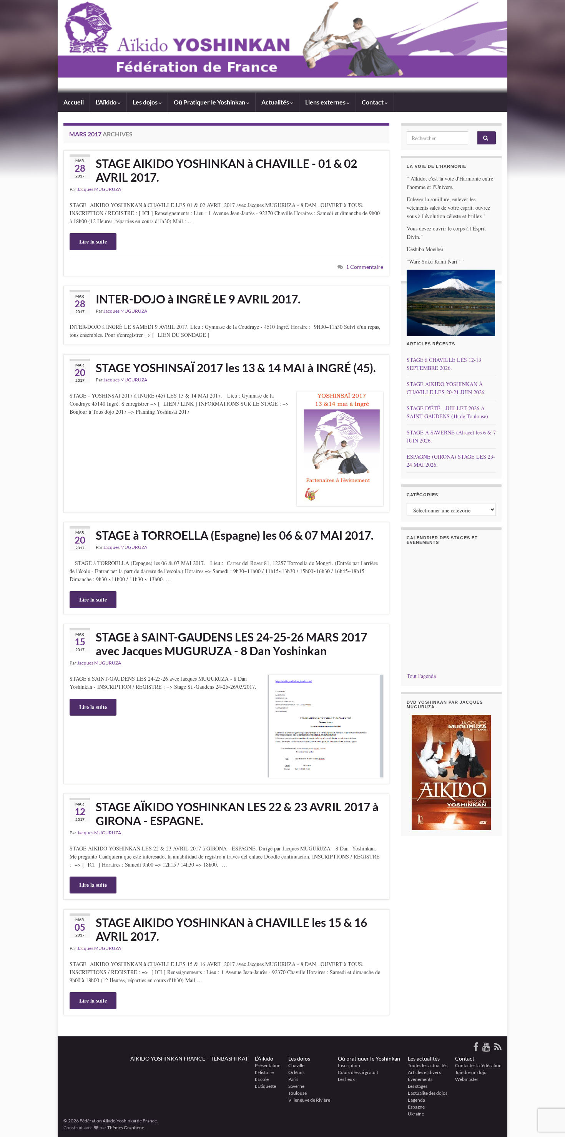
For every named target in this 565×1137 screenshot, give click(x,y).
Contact (464, 1058)
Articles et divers (424, 1072)
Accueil (73, 102)
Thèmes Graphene (125, 1127)
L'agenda (416, 1100)
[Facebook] (476, 1045)
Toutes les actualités (427, 1065)
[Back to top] (547, 1091)
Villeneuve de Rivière (309, 1100)
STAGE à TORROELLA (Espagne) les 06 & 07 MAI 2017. (235, 535)
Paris (293, 1079)
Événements (420, 1079)
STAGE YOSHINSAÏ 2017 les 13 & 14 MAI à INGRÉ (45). (236, 368)
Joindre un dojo (471, 1072)
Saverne (296, 1086)
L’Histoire (264, 1072)
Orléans (296, 1072)
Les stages (417, 1086)
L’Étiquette (265, 1086)
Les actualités (424, 1058)
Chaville (296, 1065)
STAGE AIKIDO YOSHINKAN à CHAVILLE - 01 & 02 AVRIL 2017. (226, 170)
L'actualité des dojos (427, 1093)
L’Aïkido (264, 1058)
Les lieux (346, 1079)
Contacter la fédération (478, 1065)
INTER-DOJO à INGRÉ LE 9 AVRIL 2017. (198, 299)
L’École (262, 1079)
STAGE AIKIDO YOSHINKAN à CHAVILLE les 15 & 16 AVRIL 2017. (231, 929)
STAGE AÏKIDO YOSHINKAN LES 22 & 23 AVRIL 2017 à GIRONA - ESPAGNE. (237, 813)
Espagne (416, 1107)
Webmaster (467, 1079)
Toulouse (297, 1093)
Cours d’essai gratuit (358, 1072)
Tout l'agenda (421, 676)
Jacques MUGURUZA (99, 189)
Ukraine (416, 1114)
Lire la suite (93, 241)
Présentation (268, 1065)
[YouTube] (486, 1045)
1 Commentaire (364, 267)
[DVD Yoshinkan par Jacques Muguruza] (451, 772)
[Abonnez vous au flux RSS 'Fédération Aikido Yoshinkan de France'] (498, 1045)
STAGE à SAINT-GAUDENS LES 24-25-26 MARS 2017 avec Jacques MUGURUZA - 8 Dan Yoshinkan (231, 644)
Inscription (349, 1065)
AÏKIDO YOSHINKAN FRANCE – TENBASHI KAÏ (188, 1058)
